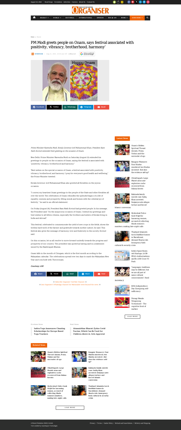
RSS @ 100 (112, 18)
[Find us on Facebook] (129, 2)
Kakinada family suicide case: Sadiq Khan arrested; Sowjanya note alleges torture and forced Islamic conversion (98, 374)
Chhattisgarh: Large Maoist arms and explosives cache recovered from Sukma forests (56, 373)
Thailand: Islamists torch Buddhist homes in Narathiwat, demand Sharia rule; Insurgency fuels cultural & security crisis (98, 392)
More (123, 18)
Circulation (58, 2)
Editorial (70, 18)
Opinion (100, 18)
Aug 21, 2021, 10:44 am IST (56, 54)
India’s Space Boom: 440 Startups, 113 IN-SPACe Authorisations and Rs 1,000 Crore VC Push (140, 256)
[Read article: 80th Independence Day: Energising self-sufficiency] (122, 290)
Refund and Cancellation (123, 423)
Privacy (92, 423)
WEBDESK (39, 54)
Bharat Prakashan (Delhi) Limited (42, 423)
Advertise (67, 2)
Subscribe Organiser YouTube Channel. (70, 282)
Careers (75, 2)
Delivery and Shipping (142, 423)
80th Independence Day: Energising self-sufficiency (140, 289)
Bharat (43, 18)
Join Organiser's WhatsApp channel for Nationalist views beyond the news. (70, 285)
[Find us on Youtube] (132, 2)
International (85, 18)
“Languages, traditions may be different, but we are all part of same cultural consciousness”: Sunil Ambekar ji (132, 274)
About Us (82, 2)
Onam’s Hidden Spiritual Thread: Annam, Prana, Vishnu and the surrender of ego (57, 356)
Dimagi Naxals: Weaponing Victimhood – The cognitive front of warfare (138, 304)
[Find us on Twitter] (136, 2)
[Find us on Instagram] (148, 2)
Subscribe (136, 18)
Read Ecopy (49, 2)
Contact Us (91, 2)
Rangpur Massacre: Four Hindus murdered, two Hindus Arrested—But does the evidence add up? (98, 357)
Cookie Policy (108, 423)
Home (32, 37)
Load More (70, 408)
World (56, 18)
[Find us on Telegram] (144, 2)
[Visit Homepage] (90, 10)
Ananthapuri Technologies (49, 426)
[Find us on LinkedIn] (140, 2)
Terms (99, 423)
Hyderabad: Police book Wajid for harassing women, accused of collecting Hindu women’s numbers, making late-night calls (57, 392)
